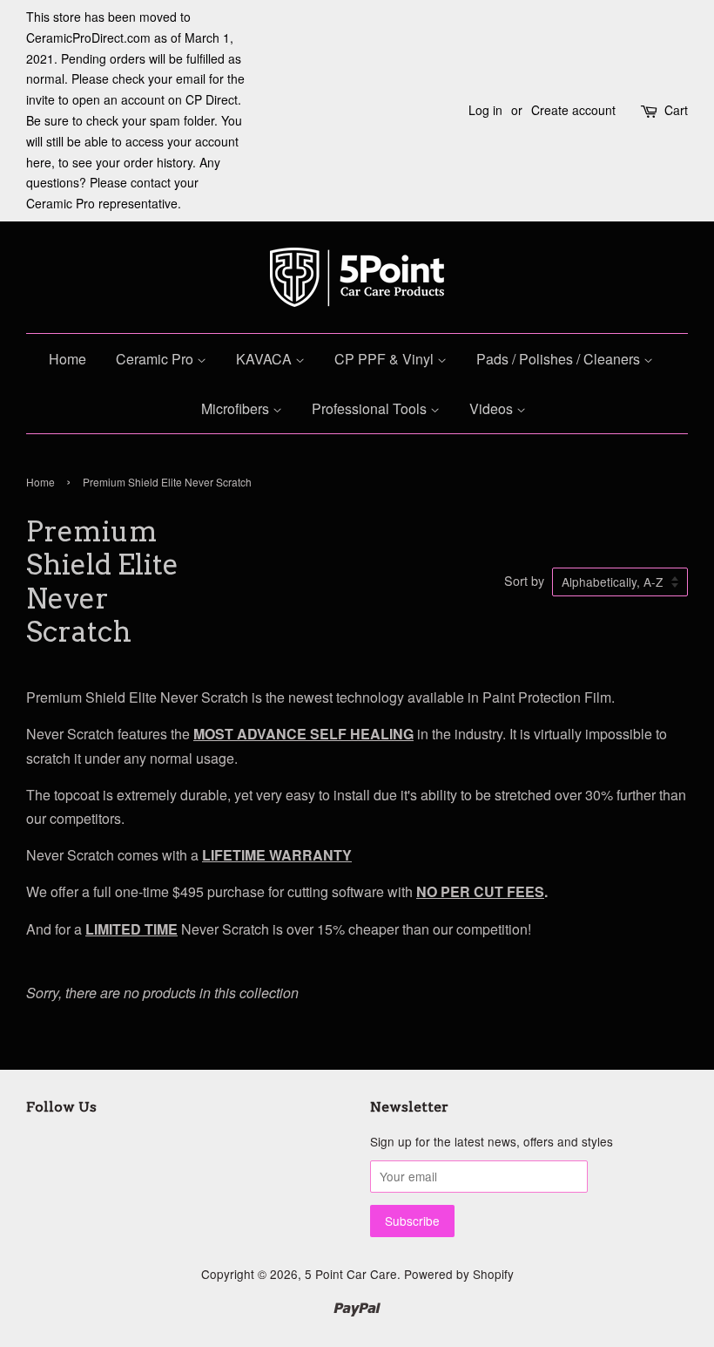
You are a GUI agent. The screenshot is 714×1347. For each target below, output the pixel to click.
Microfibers (237, 408)
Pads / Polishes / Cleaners (559, 359)
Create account (573, 110)
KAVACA (265, 359)
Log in (485, 110)
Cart (676, 110)
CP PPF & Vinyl (385, 359)
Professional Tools (371, 408)
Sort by (524, 580)
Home (67, 359)
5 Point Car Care (351, 1273)
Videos (492, 408)
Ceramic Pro (156, 359)
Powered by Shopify (459, 1273)
